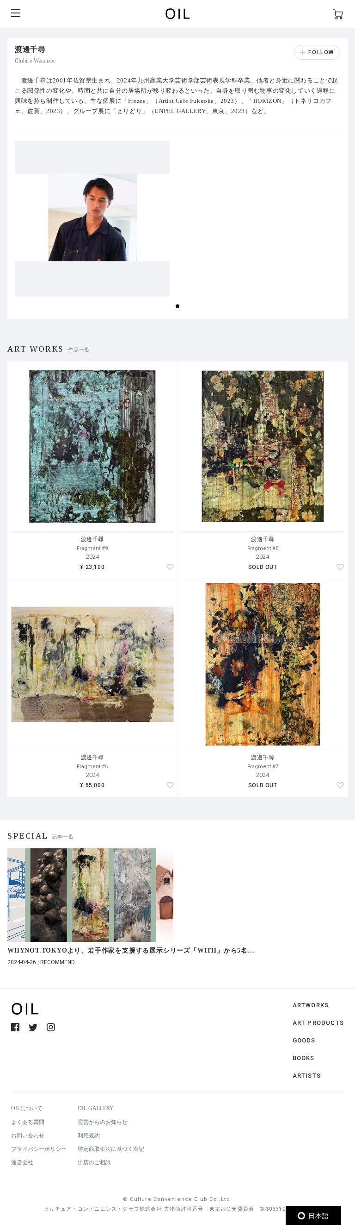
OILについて (27, 1108)
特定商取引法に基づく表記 (111, 1149)
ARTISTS (307, 1075)
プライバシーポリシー (39, 1149)
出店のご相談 (94, 1162)
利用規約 (89, 1135)
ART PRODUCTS (318, 1022)
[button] (177, 306)
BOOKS (304, 1058)
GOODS (304, 1040)
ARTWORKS (311, 1005)
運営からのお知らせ (103, 1122)
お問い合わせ (27, 1135)
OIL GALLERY (96, 1108)
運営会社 (22, 1162)
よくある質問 (27, 1122)
